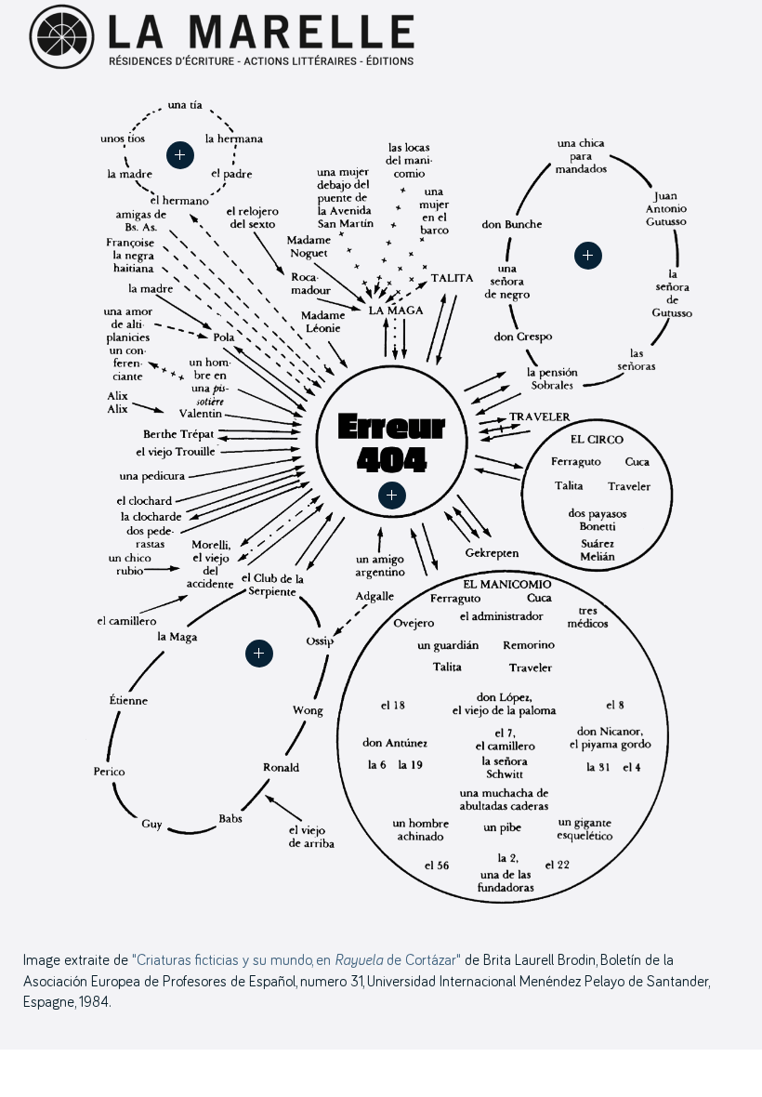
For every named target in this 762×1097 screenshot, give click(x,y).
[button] (392, 495)
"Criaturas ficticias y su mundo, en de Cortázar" (296, 960)
